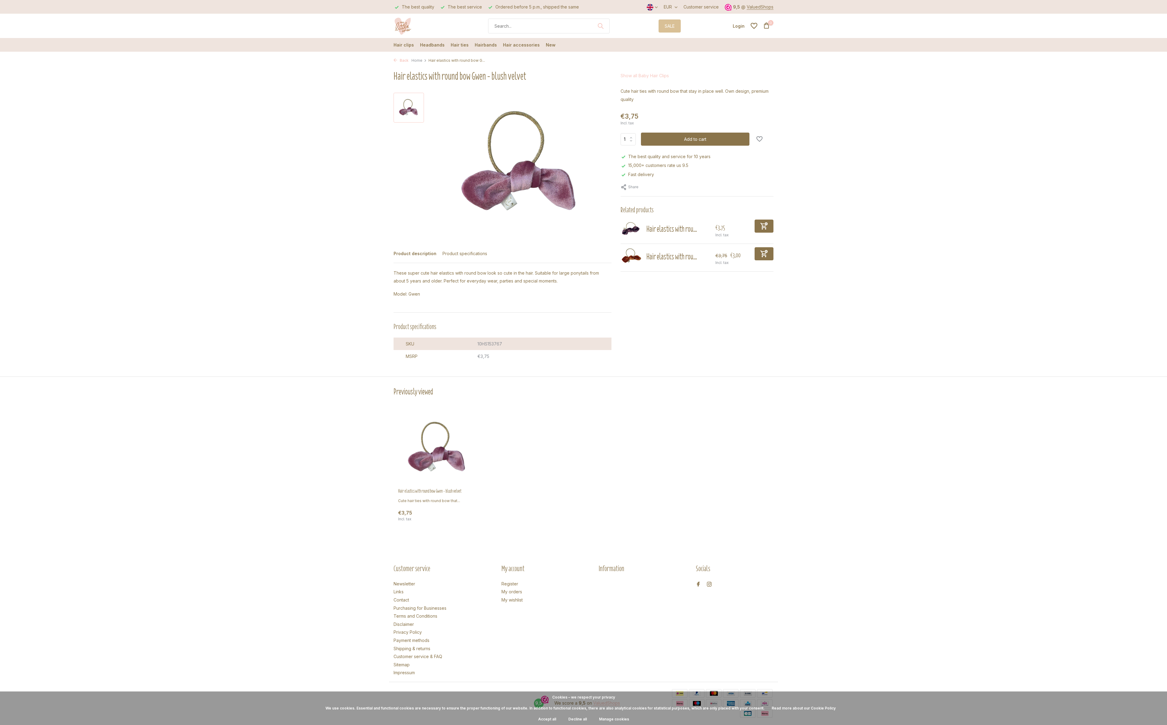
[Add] (764, 226)
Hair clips (404, 44)
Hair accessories (521, 44)
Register (509, 583)
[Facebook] (698, 584)
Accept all (547, 719)
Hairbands (486, 44)
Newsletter (404, 583)
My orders (511, 591)
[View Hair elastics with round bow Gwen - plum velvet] (631, 230)
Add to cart (695, 139)
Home (416, 60)
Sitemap (402, 664)
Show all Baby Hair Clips (645, 75)
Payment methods (411, 640)
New (551, 44)
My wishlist (512, 599)
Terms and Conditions (415, 616)
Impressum (404, 672)
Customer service (701, 6)
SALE (670, 26)
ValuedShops (760, 6)
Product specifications (464, 253)
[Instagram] (709, 584)
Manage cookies (614, 719)
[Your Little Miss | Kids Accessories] (416, 26)
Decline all (577, 719)
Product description (415, 253)
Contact (401, 599)
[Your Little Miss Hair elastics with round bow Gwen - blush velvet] (437, 448)
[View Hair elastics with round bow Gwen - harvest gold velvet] (631, 257)
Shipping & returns (412, 648)
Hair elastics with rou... (671, 229)
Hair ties (460, 44)
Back (403, 60)
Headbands (432, 44)
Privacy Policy (408, 632)
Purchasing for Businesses (420, 608)
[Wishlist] (754, 26)
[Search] (600, 26)
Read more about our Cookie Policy (804, 708)
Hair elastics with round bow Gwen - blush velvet (429, 491)
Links (399, 591)
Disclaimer (404, 624)
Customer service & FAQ (418, 656)
